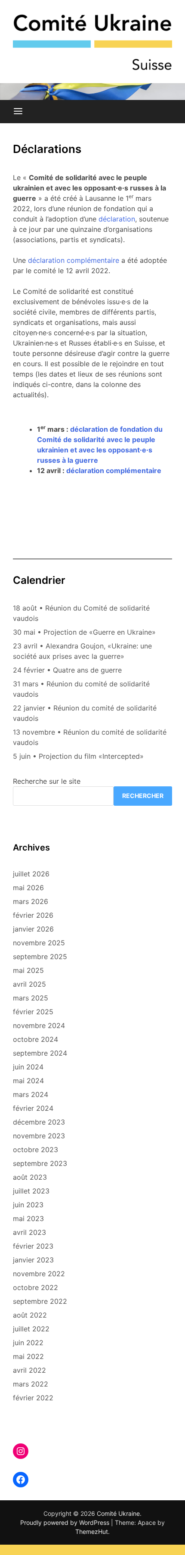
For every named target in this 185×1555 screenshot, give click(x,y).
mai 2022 (28, 1356)
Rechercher (142, 795)
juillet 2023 (31, 1191)
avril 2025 (29, 984)
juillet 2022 (31, 1328)
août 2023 (30, 1177)
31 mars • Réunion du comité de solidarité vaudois (81, 688)
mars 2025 (30, 998)
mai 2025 (28, 970)
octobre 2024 (35, 1039)
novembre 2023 (39, 1135)
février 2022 (33, 1397)
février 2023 (33, 1246)
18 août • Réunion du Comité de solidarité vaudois (81, 613)
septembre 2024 (40, 1053)
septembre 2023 (40, 1163)
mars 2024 (30, 1094)
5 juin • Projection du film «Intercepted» (78, 756)
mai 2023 (28, 1218)
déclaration (117, 219)
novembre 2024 (39, 1025)
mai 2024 (28, 1080)
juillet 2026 (31, 873)
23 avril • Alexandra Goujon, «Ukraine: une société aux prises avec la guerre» (82, 651)
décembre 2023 (39, 1122)
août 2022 (30, 1315)
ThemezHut (91, 1531)
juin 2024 (28, 1067)
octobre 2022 (35, 1287)
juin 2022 (28, 1342)
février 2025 (33, 1011)
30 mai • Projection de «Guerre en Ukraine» (84, 632)
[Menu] (18, 111)
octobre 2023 (35, 1149)
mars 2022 (30, 1384)
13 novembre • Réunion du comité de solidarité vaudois (89, 737)
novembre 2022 (39, 1273)
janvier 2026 (33, 929)
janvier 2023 (33, 1260)
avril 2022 (29, 1370)
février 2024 (33, 1108)
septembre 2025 (40, 956)
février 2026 (33, 915)
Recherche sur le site (46, 781)
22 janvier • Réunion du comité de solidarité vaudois (85, 713)
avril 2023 (29, 1232)
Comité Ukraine (118, 1513)
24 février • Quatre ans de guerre (67, 670)
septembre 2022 (40, 1301)
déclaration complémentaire (73, 260)
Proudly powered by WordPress (65, 1522)
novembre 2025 (39, 942)
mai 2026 (28, 887)
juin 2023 (28, 1204)
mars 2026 (30, 901)
